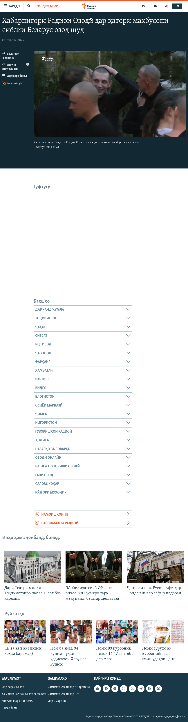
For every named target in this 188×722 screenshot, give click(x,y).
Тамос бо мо (9, 708)
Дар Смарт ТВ (57, 701)
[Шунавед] (166, 6)
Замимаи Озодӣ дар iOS (63, 694)
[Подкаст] (158, 688)
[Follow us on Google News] (97, 688)
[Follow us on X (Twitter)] (132, 688)
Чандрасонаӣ (47, 6)
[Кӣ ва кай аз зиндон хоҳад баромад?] (25, 631)
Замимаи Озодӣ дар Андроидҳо (69, 687)
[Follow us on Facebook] (106, 688)
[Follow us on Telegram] (141, 688)
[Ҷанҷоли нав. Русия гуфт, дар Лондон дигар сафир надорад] (155, 567)
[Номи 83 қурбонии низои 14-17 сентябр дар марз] (117, 631)
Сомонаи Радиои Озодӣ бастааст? (24, 694)
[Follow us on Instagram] (123, 688)
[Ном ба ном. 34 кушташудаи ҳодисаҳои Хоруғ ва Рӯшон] (71, 631)
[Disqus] (84, 237)
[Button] (15, 56)
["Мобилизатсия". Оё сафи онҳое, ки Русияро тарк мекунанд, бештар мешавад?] (94, 567)
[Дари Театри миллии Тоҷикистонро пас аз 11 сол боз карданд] (32, 567)
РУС (144, 6)
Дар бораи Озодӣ (13, 687)
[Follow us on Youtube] (114, 688)
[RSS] (149, 688)
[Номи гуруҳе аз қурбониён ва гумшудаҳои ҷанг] (163, 631)
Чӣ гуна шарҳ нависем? (17, 701)
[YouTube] (155, 6)
